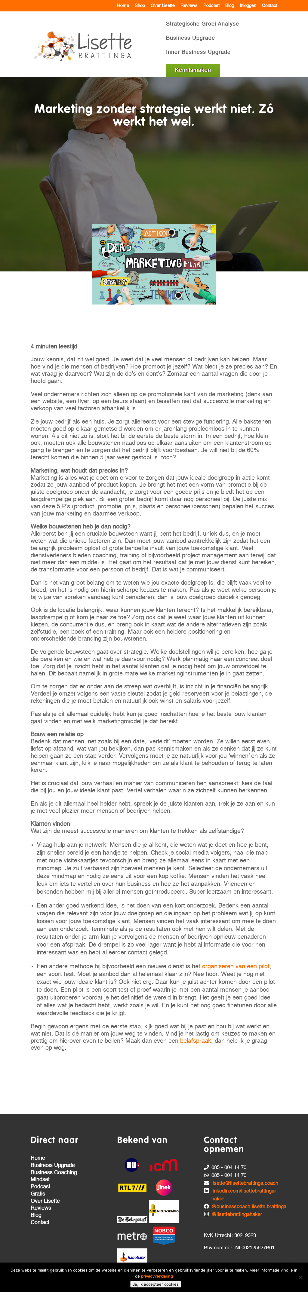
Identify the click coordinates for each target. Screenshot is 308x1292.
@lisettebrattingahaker (236, 1214)
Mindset (40, 1179)
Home (123, 5)
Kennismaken (193, 70)
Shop (140, 5)
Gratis (38, 1194)
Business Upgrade (190, 38)
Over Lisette (163, 5)
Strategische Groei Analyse (202, 24)
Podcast (211, 5)
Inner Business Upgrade (198, 52)
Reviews (189, 5)
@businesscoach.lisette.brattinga (248, 1206)
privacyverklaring (157, 1276)
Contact (269, 5)
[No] (300, 1277)
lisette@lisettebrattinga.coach (244, 1183)
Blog (229, 5)
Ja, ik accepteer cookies (156, 1284)
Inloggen (248, 5)
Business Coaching (54, 1172)
